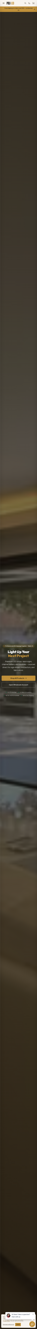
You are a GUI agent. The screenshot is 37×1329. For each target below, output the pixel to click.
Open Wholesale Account (18, 685)
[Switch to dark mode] (29, 3)
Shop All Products (17, 678)
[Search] (25, 3)
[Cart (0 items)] (33, 3)
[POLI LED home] (10, 3)
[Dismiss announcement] (34, 9)
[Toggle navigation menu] (4, 3)
